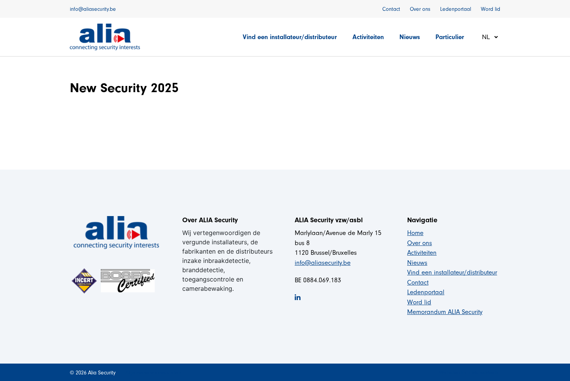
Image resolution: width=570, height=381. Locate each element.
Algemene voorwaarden (153, 372)
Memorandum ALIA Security (444, 312)
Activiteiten (368, 37)
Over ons (420, 9)
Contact (391, 9)
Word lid (490, 9)
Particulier (449, 37)
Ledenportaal (455, 9)
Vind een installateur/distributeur (290, 37)
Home (415, 233)
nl (487, 37)
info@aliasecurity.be (93, 9)
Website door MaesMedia (469, 372)
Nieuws (409, 37)
